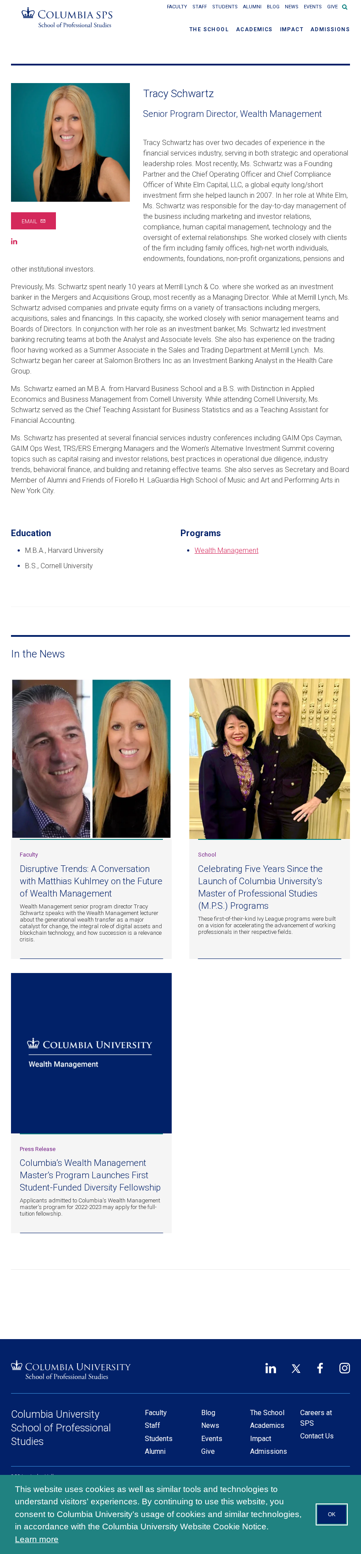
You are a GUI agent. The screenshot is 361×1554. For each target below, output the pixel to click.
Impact (291, 29)
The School (209, 29)
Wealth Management (226, 550)
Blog (273, 7)
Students (225, 7)
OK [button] (331, 1514)
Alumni (252, 7)
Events (313, 7)
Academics (254, 29)
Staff (199, 7)
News (291, 7)
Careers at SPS (316, 1418)
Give (332, 7)
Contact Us (317, 1436)
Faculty (177, 7)
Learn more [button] (37, 1539)
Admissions (330, 29)
